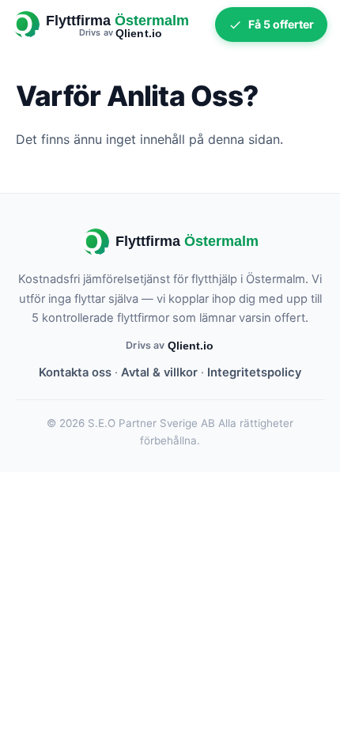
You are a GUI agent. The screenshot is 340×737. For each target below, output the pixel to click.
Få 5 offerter (281, 24)
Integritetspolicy (254, 372)
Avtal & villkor (159, 372)
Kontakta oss (75, 372)
